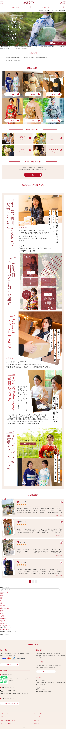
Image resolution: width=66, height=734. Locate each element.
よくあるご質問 (38, 713)
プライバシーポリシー (6, 723)
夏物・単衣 (2, 605)
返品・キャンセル (4, 623)
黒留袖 (1, 597)
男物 (1, 607)
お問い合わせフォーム (10, 703)
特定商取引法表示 (8, 720)
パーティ (2, 615)
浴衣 (53, 120)
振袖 (12, 120)
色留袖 (33, 94)
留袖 (53, 94)
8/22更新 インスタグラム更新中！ (14, 60)
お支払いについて (4, 622)
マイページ (37, 716)
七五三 (1, 612)
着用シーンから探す (4, 608)
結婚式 (1, 610)
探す (33, 175)
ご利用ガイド (4, 713)
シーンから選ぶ (46, 7)
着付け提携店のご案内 (5, 625)
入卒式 (1, 613)
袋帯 (33, 120)
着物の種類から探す (4, 592)
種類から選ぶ (15, 7)
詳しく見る (9, 664)
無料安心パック (3, 618)
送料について (3, 620)
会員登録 (3, 716)
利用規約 (36, 720)
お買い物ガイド (3, 617)
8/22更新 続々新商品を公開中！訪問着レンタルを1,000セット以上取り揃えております (26, 57)
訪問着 (12, 94)
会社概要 (36, 723)
